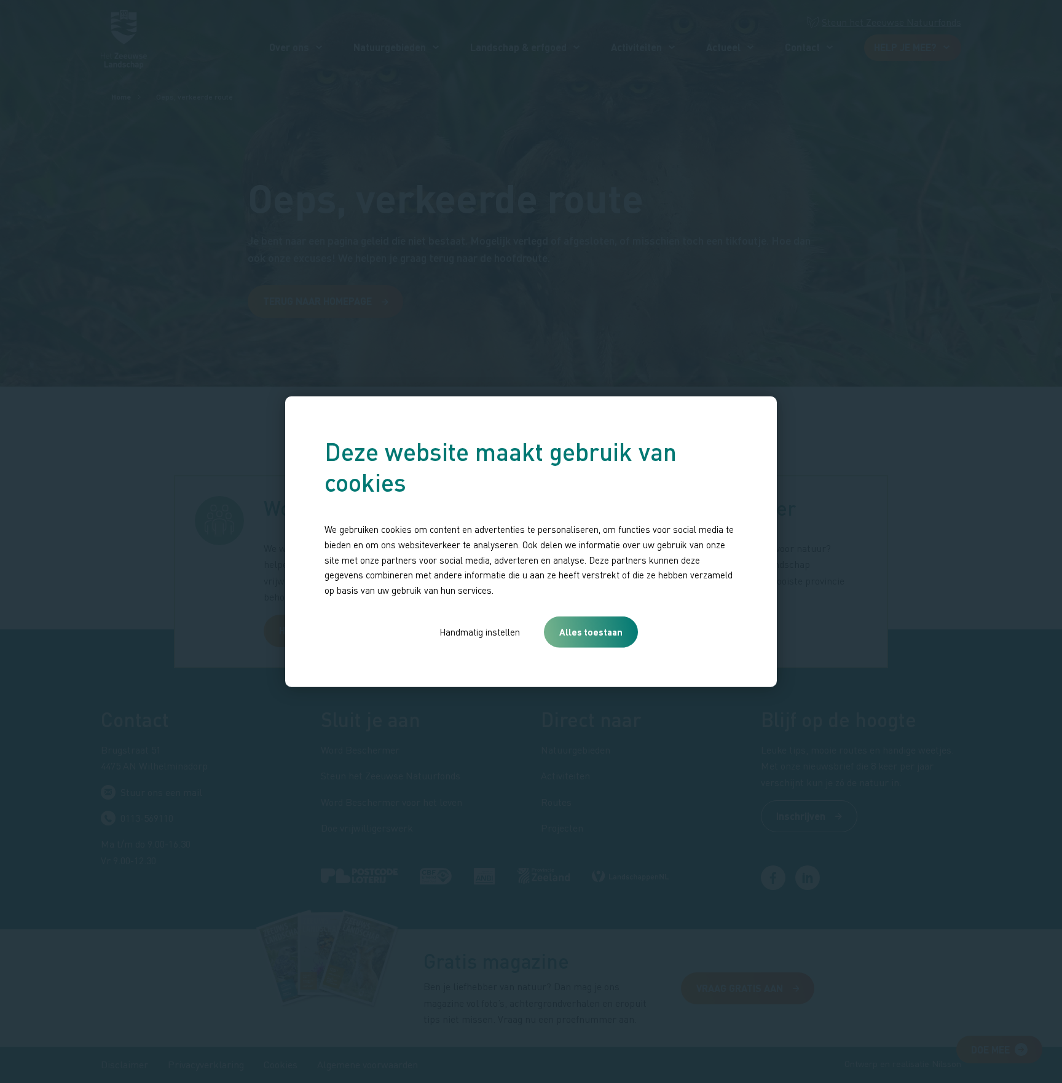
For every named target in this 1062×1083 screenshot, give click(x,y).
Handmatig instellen (479, 632)
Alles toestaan (591, 632)
